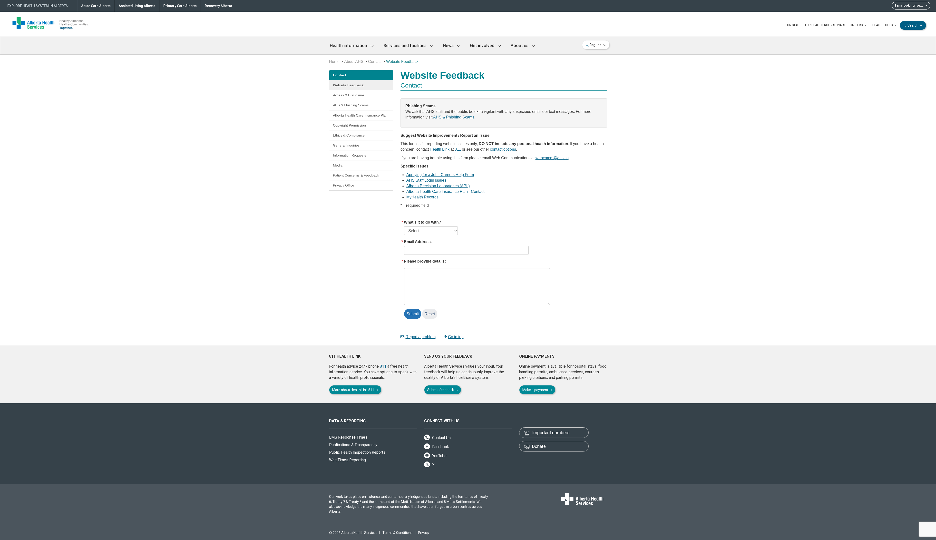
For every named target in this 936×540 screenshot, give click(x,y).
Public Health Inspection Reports (357, 452)
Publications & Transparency (353, 444)
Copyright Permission (349, 125)
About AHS (353, 61)
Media (337, 165)
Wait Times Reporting (347, 460)
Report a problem (421, 337)
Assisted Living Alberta (137, 6)
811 (458, 149)
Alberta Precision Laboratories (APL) (438, 186)
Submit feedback (441, 390)
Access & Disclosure (348, 95)
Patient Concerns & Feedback (356, 175)
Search (913, 25)
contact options (503, 149)
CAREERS (856, 25)
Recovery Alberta (218, 6)
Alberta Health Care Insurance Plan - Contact (445, 191)
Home (334, 61)
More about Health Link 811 (353, 390)
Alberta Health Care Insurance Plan (360, 115)
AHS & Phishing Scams (351, 105)
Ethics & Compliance (349, 135)
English (595, 45)
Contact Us (441, 437)
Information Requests (349, 155)
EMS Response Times (348, 437)
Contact (374, 61)
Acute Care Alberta (96, 6)
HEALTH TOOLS (882, 25)
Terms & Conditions (397, 533)
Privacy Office (343, 185)
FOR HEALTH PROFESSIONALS (825, 25)
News (449, 45)
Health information (349, 45)
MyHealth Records (422, 197)
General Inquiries (346, 145)
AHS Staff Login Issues (426, 180)
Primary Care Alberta (180, 6)
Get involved (482, 45)
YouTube (439, 455)
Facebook (440, 446)
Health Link (439, 149)
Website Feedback (348, 85)
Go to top (456, 337)
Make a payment (535, 390)
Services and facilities (405, 45)
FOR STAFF (793, 25)
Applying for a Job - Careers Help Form (440, 175)
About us (520, 45)
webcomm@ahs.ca (552, 158)
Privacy (423, 533)
